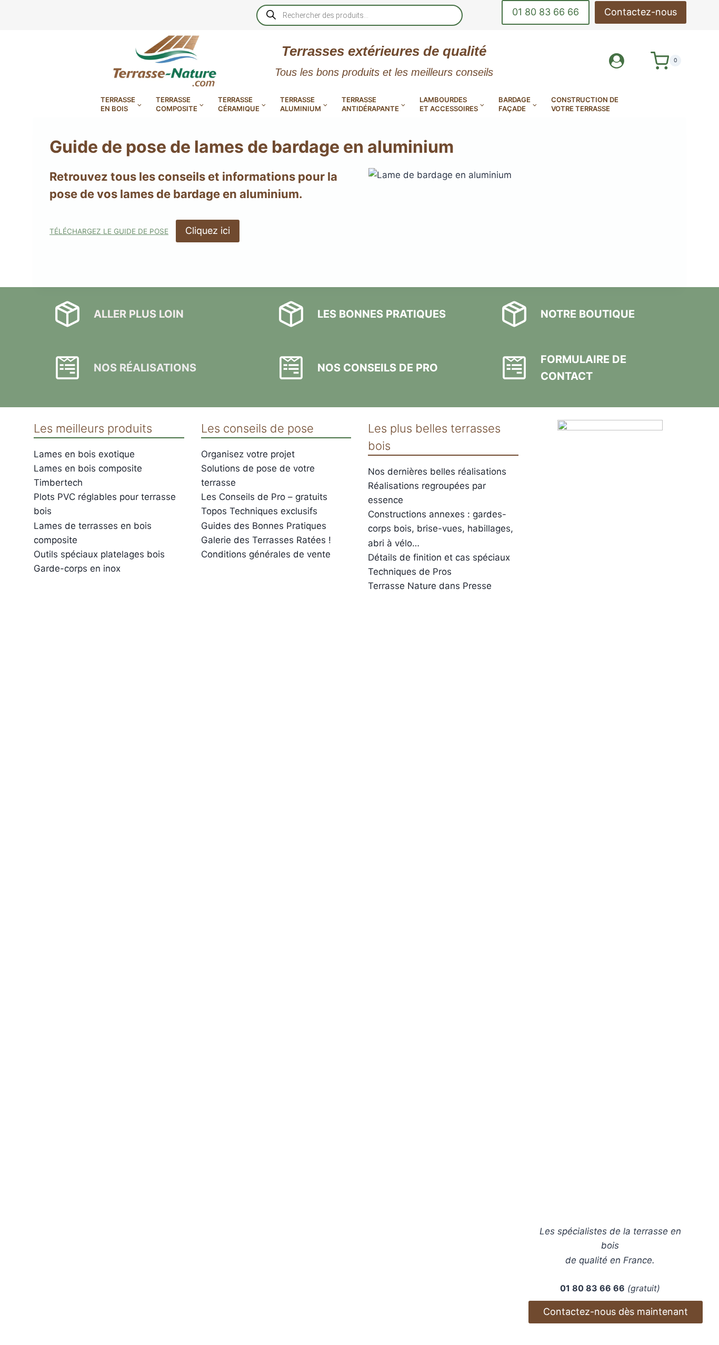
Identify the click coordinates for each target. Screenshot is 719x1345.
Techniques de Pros (410, 571)
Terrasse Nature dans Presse (430, 586)
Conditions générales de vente (266, 554)
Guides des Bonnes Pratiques (263, 526)
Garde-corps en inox (77, 568)
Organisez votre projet (248, 454)
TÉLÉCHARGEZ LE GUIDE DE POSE (108, 231)
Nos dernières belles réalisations (437, 471)
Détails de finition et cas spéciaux (439, 557)
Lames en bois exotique (84, 454)
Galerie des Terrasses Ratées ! (266, 540)
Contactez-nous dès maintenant (615, 1311)
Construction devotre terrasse (584, 104)
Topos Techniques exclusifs (259, 511)
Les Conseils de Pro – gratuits (264, 497)
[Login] (616, 61)
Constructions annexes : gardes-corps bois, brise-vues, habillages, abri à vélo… (440, 528)
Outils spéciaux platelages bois (99, 554)
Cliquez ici (207, 230)
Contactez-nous (640, 11)
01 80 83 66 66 (545, 11)
